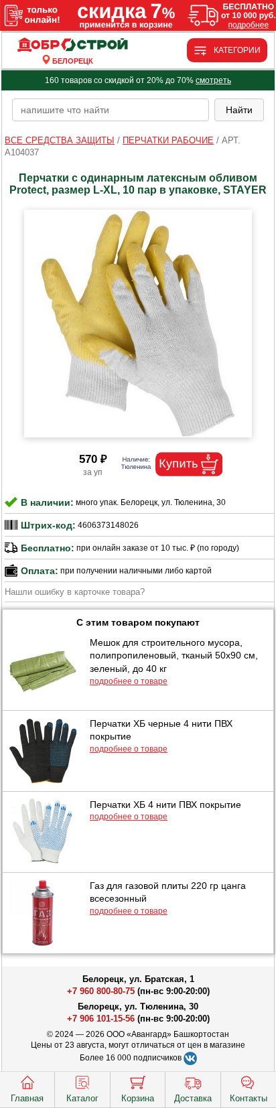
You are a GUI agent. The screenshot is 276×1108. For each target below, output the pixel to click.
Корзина (137, 1098)
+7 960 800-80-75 (101, 991)
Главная (27, 1098)
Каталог (82, 1098)
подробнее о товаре (128, 681)
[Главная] (72, 45)
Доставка (193, 1098)
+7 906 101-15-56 (101, 1019)
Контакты (248, 1098)
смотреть (213, 80)
